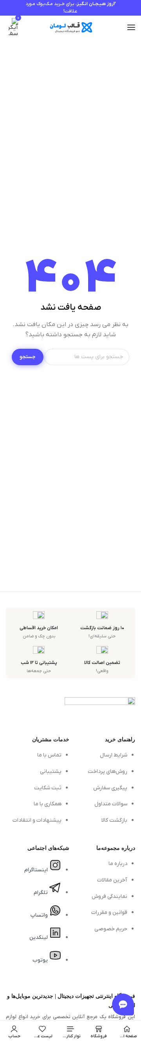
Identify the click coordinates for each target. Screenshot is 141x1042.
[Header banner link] (70, 8)
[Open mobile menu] (131, 27)
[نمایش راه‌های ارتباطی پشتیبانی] (123, 1004)
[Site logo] (70, 27)
